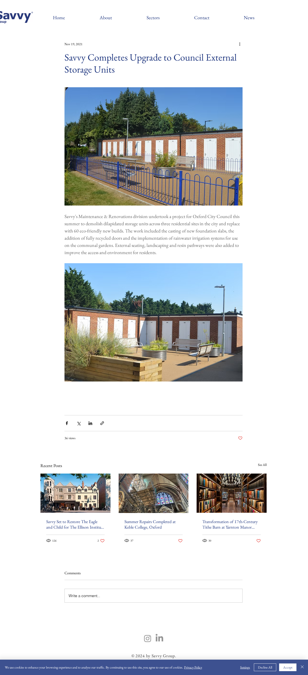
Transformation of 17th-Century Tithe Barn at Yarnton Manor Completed (230, 524)
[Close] (302, 667)
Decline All (265, 667)
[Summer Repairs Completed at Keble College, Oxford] (154, 493)
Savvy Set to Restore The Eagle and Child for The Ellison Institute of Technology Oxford (75, 524)
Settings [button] (245, 667)
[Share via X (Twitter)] (78, 423)
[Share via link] (102, 423)
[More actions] (240, 44)
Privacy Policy (193, 667)
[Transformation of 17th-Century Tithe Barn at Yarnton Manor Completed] (232, 493)
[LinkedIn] (159, 638)
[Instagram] (147, 638)
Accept (287, 667)
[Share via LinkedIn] (90, 423)
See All (262, 464)
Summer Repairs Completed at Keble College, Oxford (150, 524)
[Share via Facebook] (66, 423)
